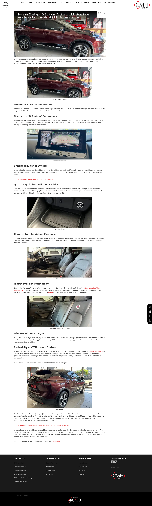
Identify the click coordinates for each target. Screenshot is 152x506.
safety (50, 292)
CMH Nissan (5, 5)
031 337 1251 (55, 441)
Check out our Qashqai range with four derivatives (33, 179)
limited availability (96, 351)
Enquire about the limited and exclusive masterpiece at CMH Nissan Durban (43, 425)
